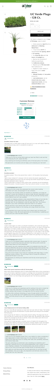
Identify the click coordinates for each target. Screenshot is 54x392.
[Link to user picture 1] (7, 150)
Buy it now (40, 35)
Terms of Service (7, 368)
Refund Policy (6, 373)
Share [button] (33, 92)
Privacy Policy (6, 370)
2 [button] (26, 357)
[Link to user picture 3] (22, 329)
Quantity (32, 24)
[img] (7, 136)
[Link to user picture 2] (15, 329)
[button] (2, 6)
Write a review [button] (27, 117)
